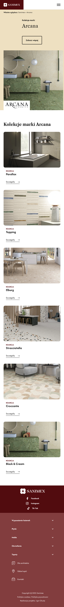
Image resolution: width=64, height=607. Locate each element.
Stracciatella (14, 348)
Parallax (11, 174)
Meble (14, 537)
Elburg (10, 290)
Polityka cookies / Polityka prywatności (32, 597)
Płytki (14, 528)
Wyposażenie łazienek (21, 520)
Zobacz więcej (32, 40)
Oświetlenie (17, 546)
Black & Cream (15, 464)
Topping (11, 232)
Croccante (12, 406)
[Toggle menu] (58, 5)
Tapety (14, 554)
